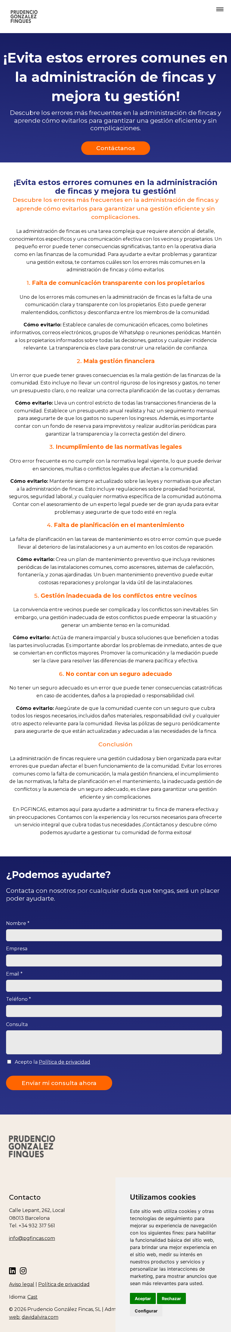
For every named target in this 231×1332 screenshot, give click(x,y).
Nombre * (17, 923)
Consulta (17, 1024)
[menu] (218, 10)
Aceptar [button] (143, 1298)
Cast (32, 1297)
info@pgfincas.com (32, 1238)
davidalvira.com (40, 1317)
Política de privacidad (64, 1062)
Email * (14, 974)
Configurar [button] (146, 1310)
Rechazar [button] (171, 1298)
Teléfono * (18, 999)
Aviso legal (21, 1284)
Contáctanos (115, 148)
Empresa (16, 948)
